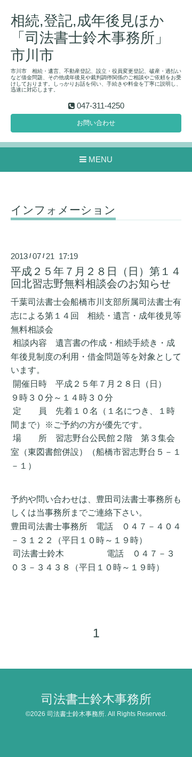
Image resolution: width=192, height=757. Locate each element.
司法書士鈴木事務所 (96, 699)
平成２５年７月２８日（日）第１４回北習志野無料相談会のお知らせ (96, 277)
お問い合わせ (96, 123)
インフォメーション (63, 210)
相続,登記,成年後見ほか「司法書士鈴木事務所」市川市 (90, 38)
